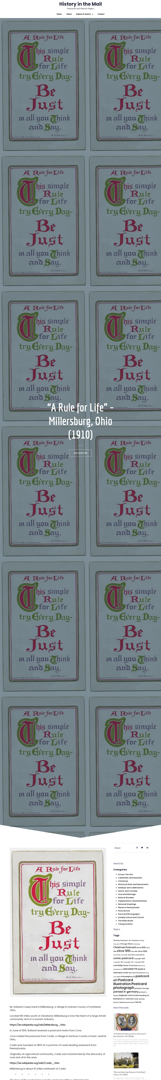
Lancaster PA (130, 969)
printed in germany (126, 992)
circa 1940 (131, 955)
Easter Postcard (130, 965)
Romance (118, 998)
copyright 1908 (139, 962)
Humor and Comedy (127, 891)
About (69, 14)
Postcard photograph (130, 985)
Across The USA (125, 874)
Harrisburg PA (117, 969)
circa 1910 (123, 951)
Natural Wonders (126, 897)
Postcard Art (124, 910)
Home (59, 14)
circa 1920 (142, 951)
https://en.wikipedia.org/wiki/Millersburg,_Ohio (38, 1024)
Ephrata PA (141, 966)
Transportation (125, 924)
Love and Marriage (127, 894)
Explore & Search (83, 14)
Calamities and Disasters (130, 877)
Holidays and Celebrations (130, 887)
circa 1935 (123, 955)
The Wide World (125, 920)
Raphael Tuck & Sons (129, 995)
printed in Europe (142, 988)
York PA (137, 1002)
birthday (135, 940)
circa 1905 (141, 947)
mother (125, 973)
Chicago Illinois (126, 944)
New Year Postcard (135, 973)
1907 (130, 940)
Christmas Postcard (124, 947)
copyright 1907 (129, 962)
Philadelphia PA (128, 976)
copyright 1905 (139, 959)
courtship (117, 965)
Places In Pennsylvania (128, 907)
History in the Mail (80, 4)
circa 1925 (116, 955)
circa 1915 (134, 951)
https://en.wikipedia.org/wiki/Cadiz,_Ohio (35, 1063)
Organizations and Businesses (132, 901)
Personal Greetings (127, 904)
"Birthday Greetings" (120, 940)
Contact (101, 14)
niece (118, 977)
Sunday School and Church (131, 917)
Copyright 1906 (118, 962)
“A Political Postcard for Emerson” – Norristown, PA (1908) (130, 1035)
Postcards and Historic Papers (80, 8)
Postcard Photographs (129, 914)
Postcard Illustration (123, 982)
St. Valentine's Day (130, 999)
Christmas (123, 881)
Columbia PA (139, 955)
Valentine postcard (126, 1002)
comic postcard (123, 958)
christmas (136, 944)
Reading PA (144, 995)
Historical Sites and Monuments (133, 884)
